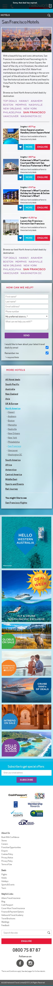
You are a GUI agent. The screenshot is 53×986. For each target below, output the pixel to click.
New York (30, 109)
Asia (7, 398)
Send (26, 335)
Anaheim (36, 101)
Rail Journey (11, 488)
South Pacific (12, 384)
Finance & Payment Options (12, 911)
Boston (8, 105)
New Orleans (12, 109)
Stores (4, 840)
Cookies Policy (7, 854)
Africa (8, 464)
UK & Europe (11, 403)
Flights (4, 874)
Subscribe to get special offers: (26, 766)
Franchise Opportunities (11, 847)
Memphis (21, 105)
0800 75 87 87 (27, 950)
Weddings (5, 922)
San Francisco (14, 446)
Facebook (20, 963)
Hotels (4, 878)
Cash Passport (7, 905)
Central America (13, 474)
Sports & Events (7, 884)
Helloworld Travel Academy (12, 915)
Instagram (30, 963)
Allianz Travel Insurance (10, 898)
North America (12, 408)
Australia (10, 389)
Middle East (11, 479)
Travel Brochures (8, 918)
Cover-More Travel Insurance (13, 908)
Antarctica (10, 469)
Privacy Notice (7, 857)
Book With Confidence (10, 837)
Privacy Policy (7, 861)
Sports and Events (14, 484)
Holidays (4, 881)
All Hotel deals (12, 379)
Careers (4, 844)
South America (12, 460)
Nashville (36, 105)
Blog (3, 901)
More (29, 147)
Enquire (4, 850)
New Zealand (11, 394)
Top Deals (10, 101)
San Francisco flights (16, 502)
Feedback (5, 925)
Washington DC (31, 116)
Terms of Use (6, 864)
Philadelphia (12, 112)
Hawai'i (24, 101)
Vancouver (10, 116)
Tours (3, 888)
